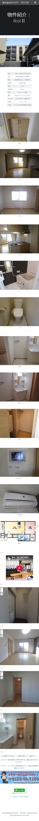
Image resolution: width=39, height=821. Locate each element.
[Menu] (35, 2)
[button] (1, 589)
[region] (19, 605)
